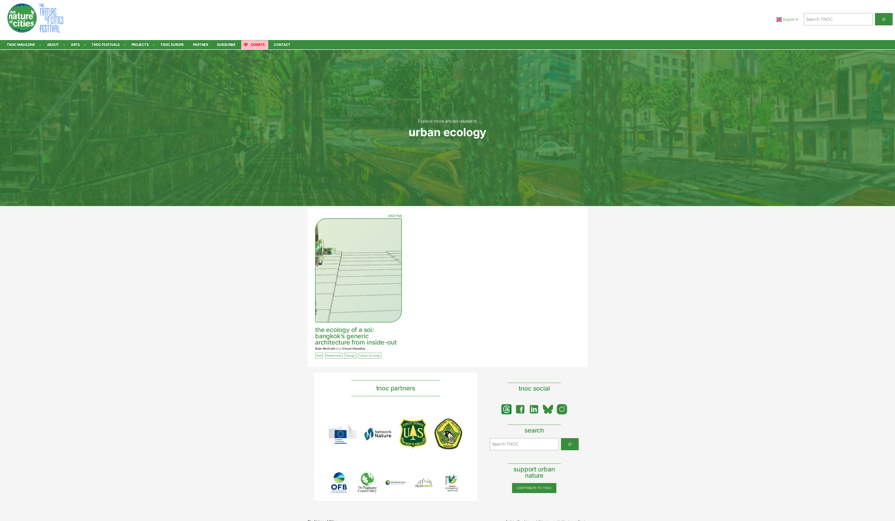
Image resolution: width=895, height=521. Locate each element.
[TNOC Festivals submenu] (125, 45)
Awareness (333, 356)
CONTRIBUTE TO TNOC (534, 488)
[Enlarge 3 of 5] (400, 486)
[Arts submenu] (85, 45)
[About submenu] (64, 45)
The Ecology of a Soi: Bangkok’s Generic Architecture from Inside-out (355, 336)
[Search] (884, 19)
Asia (319, 356)
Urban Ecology (369, 356)
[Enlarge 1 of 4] (350, 430)
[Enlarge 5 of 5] (456, 478)
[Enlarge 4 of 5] (428, 482)
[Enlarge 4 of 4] (456, 424)
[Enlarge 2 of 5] (371, 478)
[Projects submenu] (154, 45)
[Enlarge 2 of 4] (385, 433)
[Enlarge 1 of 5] (343, 478)
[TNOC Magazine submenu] (40, 45)
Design (350, 356)
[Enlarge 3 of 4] (421, 424)
